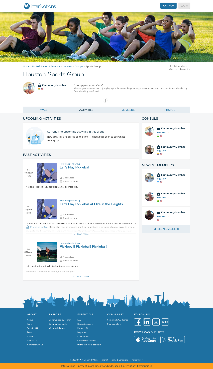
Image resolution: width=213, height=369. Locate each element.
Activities (86, 109)
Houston (67, 66)
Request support (85, 324)
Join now (168, 5)
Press (29, 332)
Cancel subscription (86, 340)
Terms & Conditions (119, 360)
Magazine (82, 332)
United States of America (46, 66)
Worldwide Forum (57, 328)
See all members (168, 228)
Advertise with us (35, 344)
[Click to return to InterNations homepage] (40, 6)
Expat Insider (83, 336)
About (30, 319)
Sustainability (33, 328)
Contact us (32, 340)
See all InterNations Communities (133, 366)
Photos (169, 109)
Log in (184, 5)
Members (128, 109)
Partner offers (83, 328)
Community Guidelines (117, 319)
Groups (79, 66)
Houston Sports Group (70, 163)
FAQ (79, 319)
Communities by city (58, 324)
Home (26, 66)
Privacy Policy (137, 360)
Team (29, 324)
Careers (31, 336)
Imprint (105, 360)
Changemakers (114, 324)
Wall (44, 109)
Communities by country (60, 319)
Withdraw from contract (89, 344)
